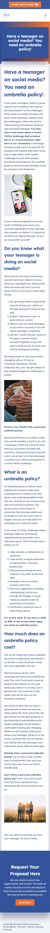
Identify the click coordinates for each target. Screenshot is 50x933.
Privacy (22, 926)
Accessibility (9, 926)
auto (11, 504)
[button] (25, 902)
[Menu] (45, 15)
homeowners (38, 501)
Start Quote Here (23, 4)
